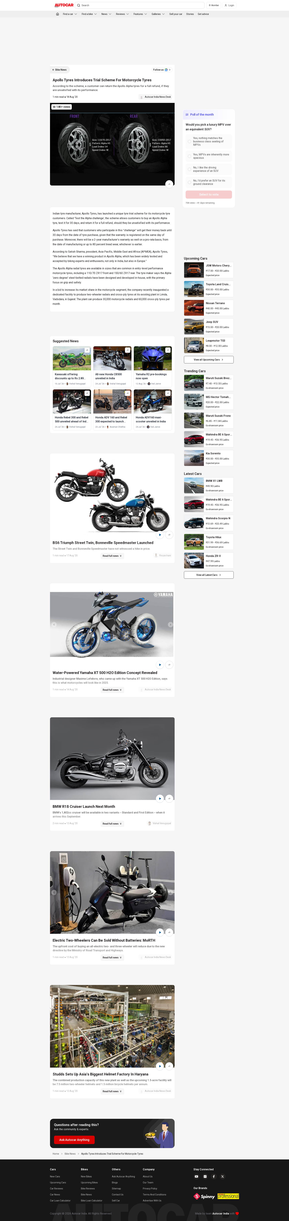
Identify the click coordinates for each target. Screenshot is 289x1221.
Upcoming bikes (89, 1182)
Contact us (117, 1194)
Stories (190, 14)
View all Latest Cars (206, 575)
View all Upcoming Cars (207, 359)
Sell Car (116, 1200)
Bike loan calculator (91, 1200)
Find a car (68, 14)
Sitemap (116, 1188)
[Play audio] (160, 535)
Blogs (115, 1182)
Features (138, 14)
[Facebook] (214, 1176)
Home (56, 1153)
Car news (55, 1194)
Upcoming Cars (58, 1182)
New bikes (86, 1176)
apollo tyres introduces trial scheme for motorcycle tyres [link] (112, 1153)
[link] (194, 270)
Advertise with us (152, 1200)
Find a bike (87, 14)
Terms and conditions (154, 1194)
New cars (55, 1176)
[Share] (169, 184)
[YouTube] (197, 1176)
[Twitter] (223, 1176)
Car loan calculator (60, 1200)
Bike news (86, 1194)
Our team (148, 1182)
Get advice (203, 14)
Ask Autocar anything (123, 1176)
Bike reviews (88, 1188)
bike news (70, 1153)
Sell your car (175, 14)
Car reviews (56, 1188)
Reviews (120, 14)
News (104, 14)
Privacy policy (150, 1188)
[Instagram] (205, 1176)
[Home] (57, 14)
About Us (148, 1176)
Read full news (111, 556)
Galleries (156, 14)
